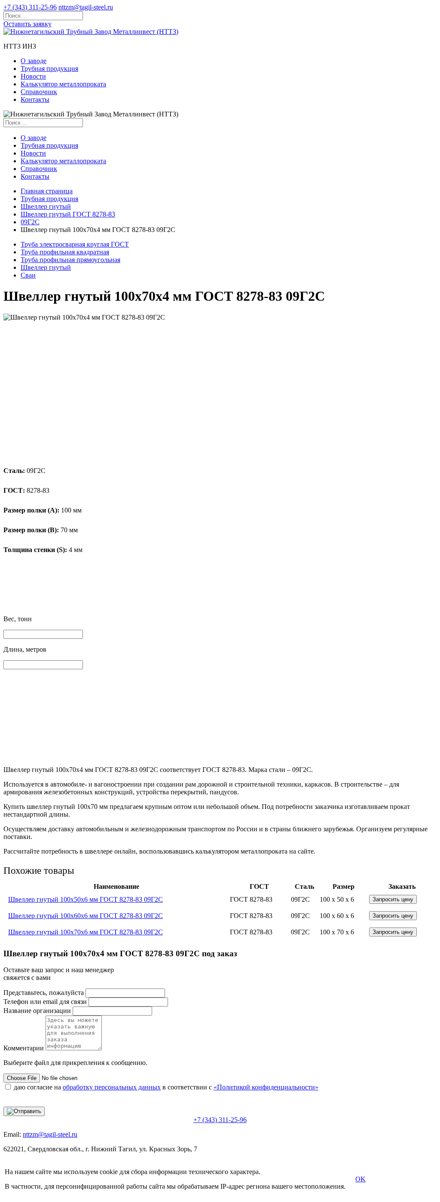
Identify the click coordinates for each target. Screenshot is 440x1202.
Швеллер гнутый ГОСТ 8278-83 (68, 214)
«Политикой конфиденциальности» (266, 1087)
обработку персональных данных (112, 1087)
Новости (33, 76)
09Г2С (30, 222)
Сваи (28, 275)
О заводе (33, 60)
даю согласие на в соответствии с (166, 1087)
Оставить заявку (27, 23)
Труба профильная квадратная (65, 252)
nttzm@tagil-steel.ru (85, 7)
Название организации (37, 1010)
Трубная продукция (49, 68)
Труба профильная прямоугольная (70, 259)
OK (360, 1179)
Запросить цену (393, 899)
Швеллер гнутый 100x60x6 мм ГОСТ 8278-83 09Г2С (85, 915)
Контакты (35, 99)
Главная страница (47, 191)
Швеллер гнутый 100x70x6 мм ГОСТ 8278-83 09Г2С (85, 932)
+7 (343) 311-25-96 (30, 7)
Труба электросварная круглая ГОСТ (75, 244)
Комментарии (23, 1048)
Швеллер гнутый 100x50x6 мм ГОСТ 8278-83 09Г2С (85, 899)
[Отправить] (24, 1111)
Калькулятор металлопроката (63, 84)
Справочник (39, 91)
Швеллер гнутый (46, 206)
